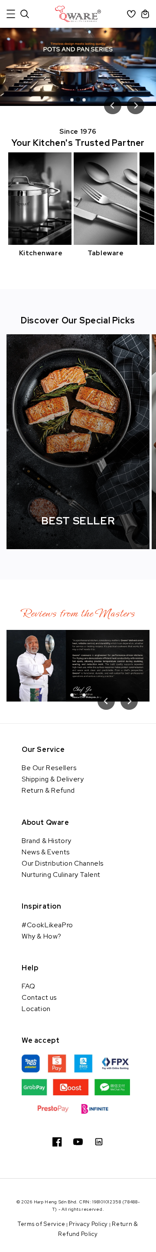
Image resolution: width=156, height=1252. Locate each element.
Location (36, 1008)
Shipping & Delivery (53, 779)
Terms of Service (41, 1224)
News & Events (46, 852)
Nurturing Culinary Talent (61, 874)
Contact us (39, 997)
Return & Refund (48, 790)
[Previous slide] (112, 105)
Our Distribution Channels (63, 863)
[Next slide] (135, 105)
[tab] (72, 100)
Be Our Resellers (49, 767)
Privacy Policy (88, 1224)
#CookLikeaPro (47, 924)
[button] (10, 13)
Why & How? (42, 936)
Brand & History (47, 840)
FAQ (29, 986)
